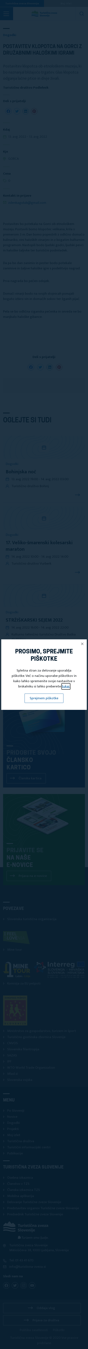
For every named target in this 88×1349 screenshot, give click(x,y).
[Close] (82, 643)
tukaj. (66, 686)
